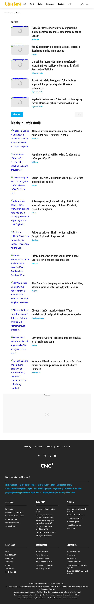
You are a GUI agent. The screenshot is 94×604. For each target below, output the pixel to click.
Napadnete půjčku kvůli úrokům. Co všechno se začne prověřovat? (56, 156)
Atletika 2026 (9, 569)
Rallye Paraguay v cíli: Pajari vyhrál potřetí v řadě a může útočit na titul (57, 180)
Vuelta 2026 (70, 492)
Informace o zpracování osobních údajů (27, 595)
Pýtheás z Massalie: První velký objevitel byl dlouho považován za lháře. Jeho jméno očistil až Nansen (56, 32)
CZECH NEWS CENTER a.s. (55, 584)
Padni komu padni (73, 522)
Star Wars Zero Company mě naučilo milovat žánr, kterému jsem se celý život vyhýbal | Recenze (57, 285)
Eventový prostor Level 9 (22, 492)
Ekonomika (72, 544)
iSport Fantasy (49, 484)
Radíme (61, 4)
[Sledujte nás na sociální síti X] (50, 456)
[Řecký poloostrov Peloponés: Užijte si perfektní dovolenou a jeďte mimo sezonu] (20, 50)
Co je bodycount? (11, 526)
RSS (58, 447)
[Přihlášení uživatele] (82, 3)
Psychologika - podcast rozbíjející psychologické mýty (42, 488)
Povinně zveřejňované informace (65, 598)
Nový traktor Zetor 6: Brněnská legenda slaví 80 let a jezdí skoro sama (56, 339)
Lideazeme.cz (7, 13)
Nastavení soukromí (57, 595)
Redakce (38, 447)
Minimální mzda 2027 (74, 562)
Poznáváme (50, 4)
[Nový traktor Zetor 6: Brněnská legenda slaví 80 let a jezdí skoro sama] (20, 345)
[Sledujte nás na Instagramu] (44, 456)
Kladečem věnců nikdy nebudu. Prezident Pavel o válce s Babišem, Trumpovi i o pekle (57, 133)
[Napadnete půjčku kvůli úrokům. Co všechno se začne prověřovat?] (20, 162)
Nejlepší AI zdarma (42, 558)
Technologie (41, 544)
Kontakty (27, 447)
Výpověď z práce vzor (74, 525)
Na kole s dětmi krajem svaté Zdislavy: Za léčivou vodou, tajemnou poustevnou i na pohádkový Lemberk (57, 365)
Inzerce (49, 447)
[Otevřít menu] (87, 3)
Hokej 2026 (9, 558)
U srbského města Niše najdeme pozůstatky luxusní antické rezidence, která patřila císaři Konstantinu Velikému (55, 65)
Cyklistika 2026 (10, 572)
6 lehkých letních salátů (44, 536)
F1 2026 (8, 565)
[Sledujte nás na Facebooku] (39, 456)
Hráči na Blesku (37, 484)
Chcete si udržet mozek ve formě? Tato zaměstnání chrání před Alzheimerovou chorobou (57, 312)
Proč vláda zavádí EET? (74, 518)
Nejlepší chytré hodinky (44, 562)
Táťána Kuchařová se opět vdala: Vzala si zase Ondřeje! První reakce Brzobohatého (55, 258)
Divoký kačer (71, 528)
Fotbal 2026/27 (10, 555)
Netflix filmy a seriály (43, 569)
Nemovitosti (16, 488)
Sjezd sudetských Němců (75, 515)
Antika (18, 13)
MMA (7, 551)
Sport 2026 (10, 544)
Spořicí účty (71, 555)
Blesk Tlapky (24, 484)
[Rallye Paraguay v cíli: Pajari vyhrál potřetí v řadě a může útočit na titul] (20, 185)
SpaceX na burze (42, 551)
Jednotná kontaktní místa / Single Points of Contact (35, 598)
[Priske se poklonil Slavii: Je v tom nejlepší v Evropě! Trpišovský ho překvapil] (20, 240)
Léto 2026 (40, 502)
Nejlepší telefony (42, 555)
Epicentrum (9, 509)
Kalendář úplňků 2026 (12, 523)
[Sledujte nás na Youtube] (55, 456)
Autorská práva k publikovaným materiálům (28, 592)
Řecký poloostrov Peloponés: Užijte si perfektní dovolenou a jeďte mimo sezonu (56, 48)
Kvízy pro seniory (11, 519)
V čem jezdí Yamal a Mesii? (14, 516)
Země (32, 4)
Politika (70, 502)
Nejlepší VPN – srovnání (44, 565)
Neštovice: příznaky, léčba (14, 512)
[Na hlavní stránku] (13, 4)
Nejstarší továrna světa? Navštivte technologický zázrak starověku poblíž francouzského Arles (57, 101)
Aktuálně (9, 502)
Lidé (24, 4)
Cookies (45, 595)
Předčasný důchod (73, 551)
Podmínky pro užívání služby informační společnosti (62, 592)
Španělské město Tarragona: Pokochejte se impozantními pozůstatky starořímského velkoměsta (54, 84)
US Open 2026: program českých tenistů (48, 492)
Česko (40, 4)
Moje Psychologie (11, 484)
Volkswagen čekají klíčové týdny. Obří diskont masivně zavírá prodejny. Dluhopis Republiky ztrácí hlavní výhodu (55, 205)
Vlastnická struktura (72, 595)
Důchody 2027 (72, 558)
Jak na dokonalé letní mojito (45, 532)
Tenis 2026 (9, 562)
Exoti (69, 4)
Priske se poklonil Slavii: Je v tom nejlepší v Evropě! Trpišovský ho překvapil (54, 234)
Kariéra (67, 447)
